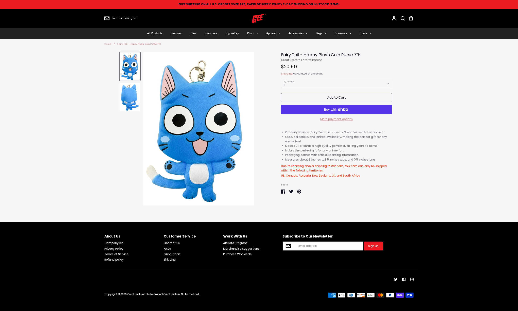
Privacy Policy (113, 249)
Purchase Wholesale (237, 254)
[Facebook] (404, 279)
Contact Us (172, 243)
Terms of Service (116, 254)
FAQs (167, 249)
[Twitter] (396, 279)
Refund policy (114, 260)
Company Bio (113, 243)
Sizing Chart (172, 254)
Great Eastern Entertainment (301, 60)
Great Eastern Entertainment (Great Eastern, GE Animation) (163, 294)
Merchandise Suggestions (241, 249)
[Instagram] (412, 279)
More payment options (336, 119)
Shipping (287, 73)
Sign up (373, 246)
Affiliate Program (235, 243)
